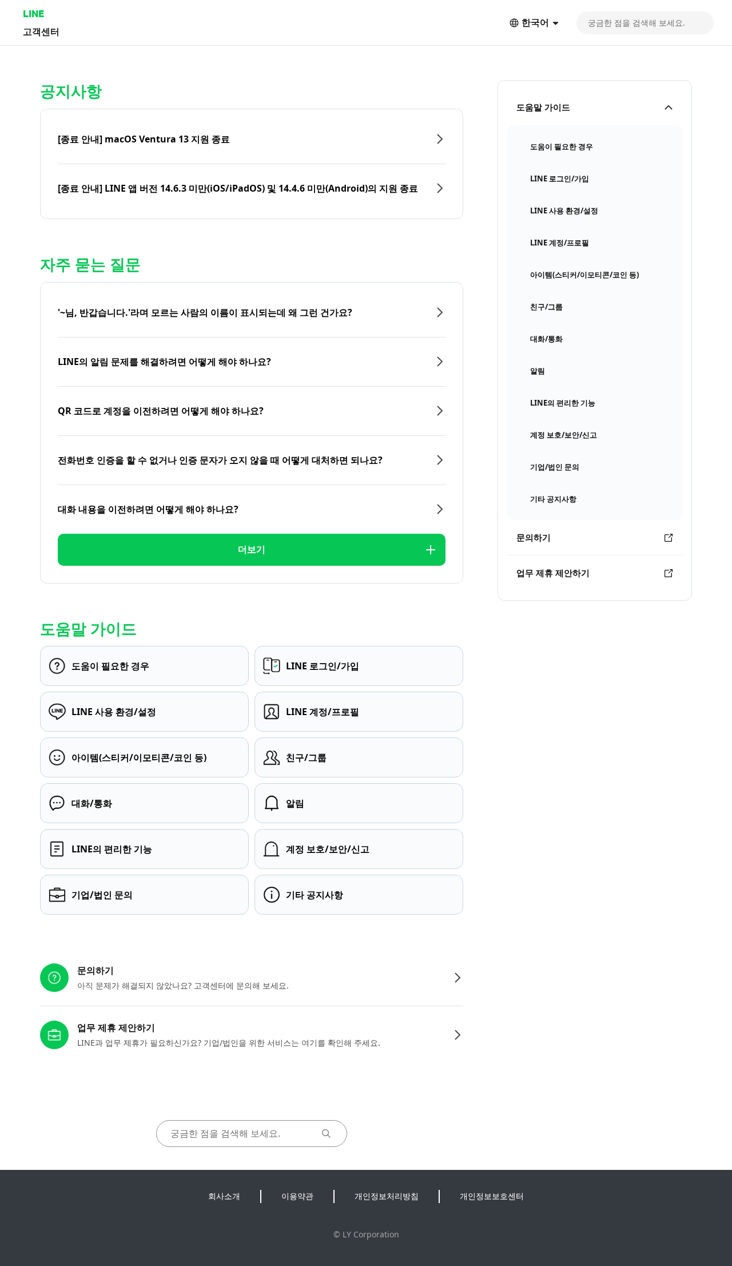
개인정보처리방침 (387, 1195)
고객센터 (41, 31)
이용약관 (297, 1195)
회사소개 (224, 1195)
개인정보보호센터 (492, 1195)
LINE (33, 13)
